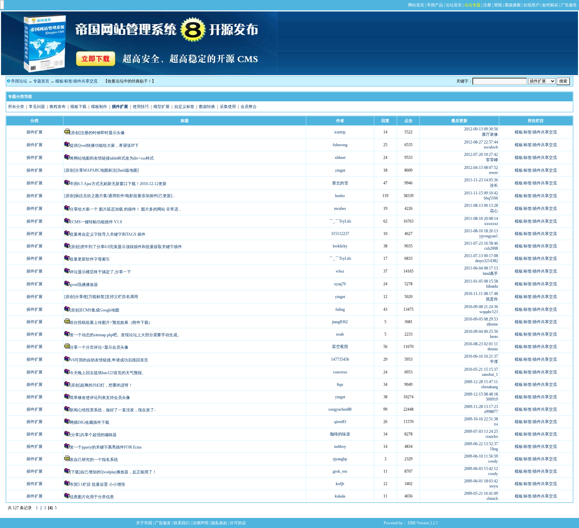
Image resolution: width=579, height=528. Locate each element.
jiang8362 (340, 321)
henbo (340, 195)
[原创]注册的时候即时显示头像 (97, 132)
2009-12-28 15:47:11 (481, 381)
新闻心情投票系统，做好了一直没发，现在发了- (112, 410)
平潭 (494, 361)
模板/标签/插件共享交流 (76, 81)
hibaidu (492, 286)
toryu (494, 486)
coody (493, 461)
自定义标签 (184, 106)
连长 (494, 185)
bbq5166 (491, 198)
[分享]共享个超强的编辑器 (93, 434)
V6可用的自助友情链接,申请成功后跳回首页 (109, 360)
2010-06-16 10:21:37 (481, 356)
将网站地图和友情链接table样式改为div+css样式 (112, 158)
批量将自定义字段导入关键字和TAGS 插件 (107, 234)
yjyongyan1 (488, 236)
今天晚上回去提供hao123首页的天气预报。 (108, 372)
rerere (493, 172)
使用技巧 (141, 106)
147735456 (340, 359)
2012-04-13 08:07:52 (481, 167)
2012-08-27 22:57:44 (481, 142)
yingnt (340, 170)
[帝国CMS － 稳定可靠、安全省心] (139, 73)
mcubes (340, 208)
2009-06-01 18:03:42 (481, 481)
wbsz (340, 271)
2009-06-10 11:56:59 (481, 456)
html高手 (490, 273)
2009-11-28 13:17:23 (481, 406)
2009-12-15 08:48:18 (481, 394)
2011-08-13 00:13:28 (481, 205)
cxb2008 (491, 248)
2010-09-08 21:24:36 (481, 306)
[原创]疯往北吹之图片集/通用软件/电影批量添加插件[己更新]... (119, 195)
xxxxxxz (491, 223)
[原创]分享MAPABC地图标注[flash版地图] (101, 170)
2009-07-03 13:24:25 (481, 431)
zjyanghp (340, 459)
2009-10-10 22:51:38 (481, 419)
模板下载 (78, 106)
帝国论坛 (19, 81)
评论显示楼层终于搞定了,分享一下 (100, 272)
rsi (496, 424)
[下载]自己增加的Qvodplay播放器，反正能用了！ (113, 472)
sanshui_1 (490, 374)
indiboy (340, 446)
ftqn (340, 384)
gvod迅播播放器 (84, 284)
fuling (340, 309)
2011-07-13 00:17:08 (481, 255)
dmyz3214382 (486, 260)
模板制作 (99, 106)
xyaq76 (340, 284)
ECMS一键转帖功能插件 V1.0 (96, 222)
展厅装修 (490, 134)
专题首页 (41, 81)
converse (340, 372)
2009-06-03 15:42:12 (481, 468)
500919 (492, 399)
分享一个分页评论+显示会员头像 (99, 347)
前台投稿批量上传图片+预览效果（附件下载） (111, 322)
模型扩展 (161, 106)
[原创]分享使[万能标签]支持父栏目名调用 (101, 296)
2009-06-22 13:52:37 (481, 444)
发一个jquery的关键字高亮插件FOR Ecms (106, 447)
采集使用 (228, 106)
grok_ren (340, 471)
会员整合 (249, 106)
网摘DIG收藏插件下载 (89, 422)
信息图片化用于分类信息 (92, 496)
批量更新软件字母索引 (90, 259)
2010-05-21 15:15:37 (481, 369)
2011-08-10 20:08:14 (481, 218)
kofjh (340, 483)
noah (340, 334)
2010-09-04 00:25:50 (481, 331)
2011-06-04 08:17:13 (481, 268)
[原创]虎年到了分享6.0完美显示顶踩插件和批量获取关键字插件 (126, 246)
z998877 (491, 411)
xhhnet (340, 157)
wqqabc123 (488, 311)
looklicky (340, 246)
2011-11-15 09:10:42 (481, 193)
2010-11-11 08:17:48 (481, 293)
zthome (492, 324)
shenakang (489, 387)
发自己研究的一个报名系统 (94, 459)
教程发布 (58, 106)
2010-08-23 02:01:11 (481, 344)
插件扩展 (34, 132)
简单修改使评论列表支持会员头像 (100, 397)
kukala (340, 496)
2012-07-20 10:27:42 (481, 154)
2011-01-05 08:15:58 (481, 281)
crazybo (492, 436)
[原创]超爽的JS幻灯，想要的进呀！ (101, 385)
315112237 (340, 233)
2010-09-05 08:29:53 (481, 319)
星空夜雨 (340, 346)
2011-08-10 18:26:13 (481, 231)
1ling (494, 449)
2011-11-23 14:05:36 (481, 180)
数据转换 (207, 106)
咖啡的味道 (340, 434)
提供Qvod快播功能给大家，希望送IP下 (104, 145)
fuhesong (340, 144)
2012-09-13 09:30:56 (481, 129)
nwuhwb (491, 147)
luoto (494, 336)
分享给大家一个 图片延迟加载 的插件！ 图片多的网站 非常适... (125, 209)
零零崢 (492, 160)
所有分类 (16, 106)
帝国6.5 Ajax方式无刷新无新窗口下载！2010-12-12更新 (118, 183)
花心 (494, 211)
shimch (492, 498)
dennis (493, 349)
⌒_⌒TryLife (340, 221)
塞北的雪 (340, 183)
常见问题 (37, 106)
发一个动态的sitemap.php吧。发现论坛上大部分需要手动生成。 (125, 335)
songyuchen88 (339, 409)
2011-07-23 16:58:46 (481, 243)
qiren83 (340, 421)
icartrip (339, 132)
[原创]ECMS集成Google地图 (94, 310)
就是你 (492, 299)
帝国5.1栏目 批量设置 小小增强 (97, 484)
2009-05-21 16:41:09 (481, 493)
